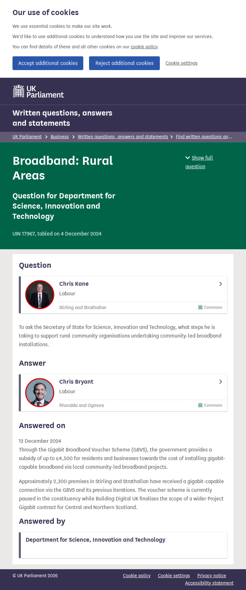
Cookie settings (182, 63)
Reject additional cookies (124, 63)
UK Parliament (27, 137)
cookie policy (144, 47)
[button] (209, 162)
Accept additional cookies (48, 63)
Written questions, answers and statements (62, 118)
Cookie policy (137, 575)
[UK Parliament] (38, 91)
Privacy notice (211, 575)
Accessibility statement (209, 583)
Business (60, 137)
